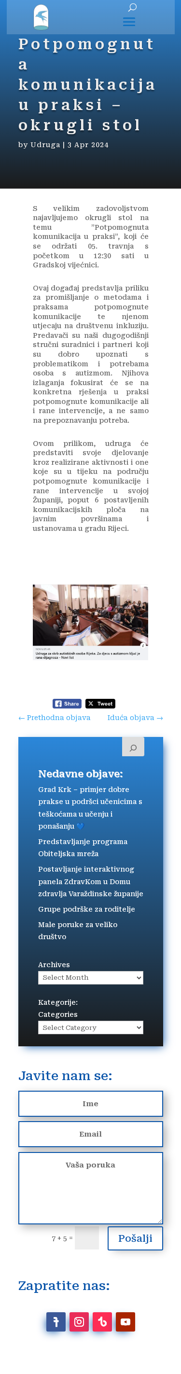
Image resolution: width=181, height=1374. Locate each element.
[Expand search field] (133, 746)
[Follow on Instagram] (79, 1322)
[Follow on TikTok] (102, 1322)
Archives (54, 965)
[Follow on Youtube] (125, 1322)
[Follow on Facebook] (56, 1322)
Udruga (45, 145)
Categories (58, 1014)
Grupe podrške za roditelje (86, 909)
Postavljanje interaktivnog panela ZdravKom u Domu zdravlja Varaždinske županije (90, 881)
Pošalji (135, 1238)
